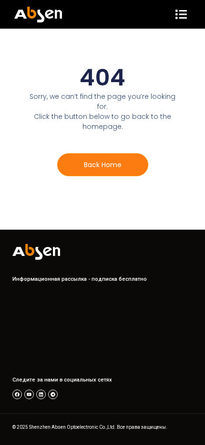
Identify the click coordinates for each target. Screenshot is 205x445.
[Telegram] (53, 394)
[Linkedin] (41, 394)
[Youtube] (29, 394)
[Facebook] (17, 394)
